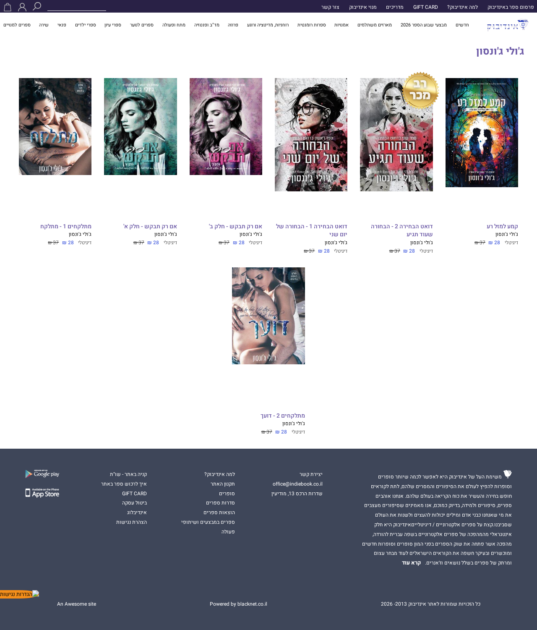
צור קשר (330, 7)
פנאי (61, 25)
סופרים (227, 493)
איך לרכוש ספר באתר (124, 484)
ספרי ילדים (85, 25)
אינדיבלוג (137, 512)
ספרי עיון (112, 25)
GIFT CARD (425, 7)
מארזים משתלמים (374, 25)
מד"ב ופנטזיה (206, 25)
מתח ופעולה (173, 25)
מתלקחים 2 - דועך (283, 416)
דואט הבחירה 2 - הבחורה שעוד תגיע (402, 231)
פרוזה (233, 25)
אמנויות (341, 25)
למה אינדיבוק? (462, 7)
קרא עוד (411, 563)
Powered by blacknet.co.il (238, 604)
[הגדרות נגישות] (19, 594)
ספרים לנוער (142, 25)
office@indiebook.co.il (298, 484)
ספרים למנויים (17, 25)
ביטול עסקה (134, 503)
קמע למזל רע (502, 227)
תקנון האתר (223, 484)
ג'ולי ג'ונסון (506, 234)
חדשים (462, 25)
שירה (44, 25)
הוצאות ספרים (219, 512)
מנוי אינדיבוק (363, 7)
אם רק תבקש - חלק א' (150, 227)
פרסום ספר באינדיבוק (510, 7)
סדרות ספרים (220, 503)
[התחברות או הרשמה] (22, 7)
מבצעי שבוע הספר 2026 (424, 25)
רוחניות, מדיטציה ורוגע (268, 25)
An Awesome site (76, 604)
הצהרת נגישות (131, 522)
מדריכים (395, 7)
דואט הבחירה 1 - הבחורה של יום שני (311, 231)
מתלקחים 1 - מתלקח (65, 227)
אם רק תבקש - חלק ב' (235, 227)
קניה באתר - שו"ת (128, 474)
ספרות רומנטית (311, 25)
